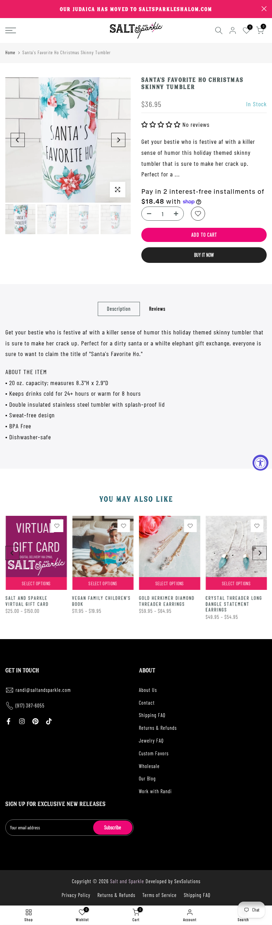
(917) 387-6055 (30, 706)
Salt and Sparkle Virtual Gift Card (27, 601)
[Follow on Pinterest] (35, 721)
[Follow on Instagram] (22, 721)
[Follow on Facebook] (8, 721)
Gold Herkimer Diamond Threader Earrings (166, 601)
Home (10, 52)
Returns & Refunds (158, 728)
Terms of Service (159, 895)
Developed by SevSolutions (173, 881)
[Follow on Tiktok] (49, 721)
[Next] (118, 140)
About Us (148, 690)
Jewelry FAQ (151, 741)
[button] (161, 124)
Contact (147, 703)
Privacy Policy (76, 895)
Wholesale (149, 766)
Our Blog (147, 778)
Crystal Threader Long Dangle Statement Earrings (233, 604)
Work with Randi (155, 791)
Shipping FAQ (152, 715)
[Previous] (18, 140)
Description (119, 309)
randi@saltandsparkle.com (43, 690)
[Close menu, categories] (111, 9)
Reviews (157, 309)
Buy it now (204, 255)
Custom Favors (154, 753)
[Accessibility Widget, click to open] (260, 462)
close (8, 8)
